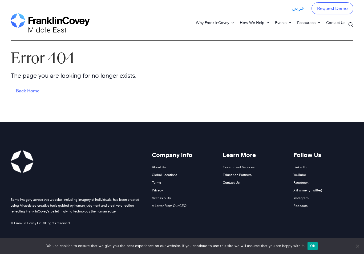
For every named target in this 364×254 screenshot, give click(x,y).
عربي (298, 7)
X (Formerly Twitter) (307, 190)
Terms (156, 183)
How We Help (252, 22)
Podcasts (300, 206)
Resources (306, 22)
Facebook (301, 183)
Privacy (157, 190)
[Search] (350, 21)
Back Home (28, 90)
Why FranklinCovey (212, 22)
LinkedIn (299, 167)
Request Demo (332, 8)
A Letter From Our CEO (169, 206)
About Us (159, 167)
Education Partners (237, 175)
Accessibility (161, 198)
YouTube (299, 175)
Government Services (238, 167)
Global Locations (164, 175)
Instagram (301, 198)
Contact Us (335, 22)
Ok (312, 246)
